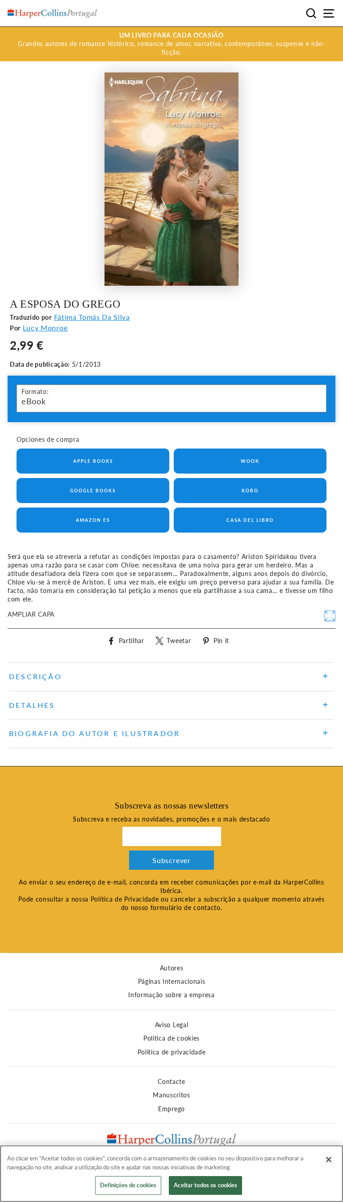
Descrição (35, 676)
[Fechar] (329, 1159)
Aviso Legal (171, 1024)
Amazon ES (93, 520)
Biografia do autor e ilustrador (94, 733)
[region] (171, 1173)
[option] (171, 44)
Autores (172, 968)
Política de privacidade (172, 1052)
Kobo (250, 490)
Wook (250, 461)
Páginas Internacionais (171, 981)
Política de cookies (171, 1038)
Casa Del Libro (250, 520)
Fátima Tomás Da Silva (92, 317)
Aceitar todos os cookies (205, 1185)
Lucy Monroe (45, 327)
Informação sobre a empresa (171, 995)
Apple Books (93, 461)
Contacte (171, 1081)
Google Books (93, 490)
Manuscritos (171, 1095)
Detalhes (32, 705)
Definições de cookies (128, 1185)
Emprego (171, 1109)
